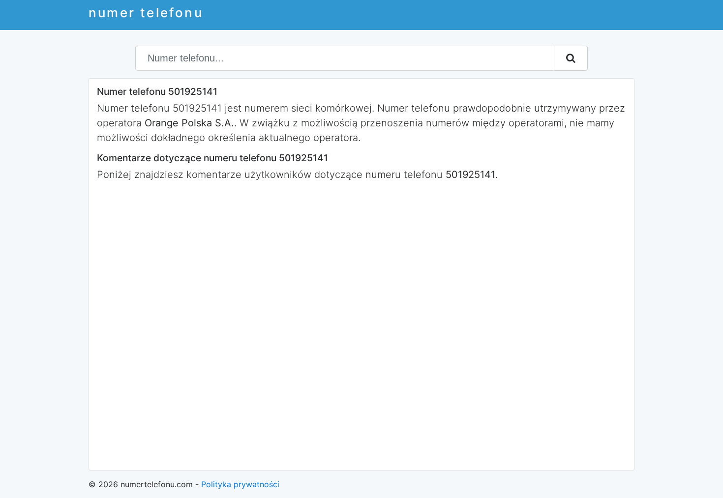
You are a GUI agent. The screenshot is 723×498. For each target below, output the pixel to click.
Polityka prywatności (240, 484)
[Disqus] (361, 324)
